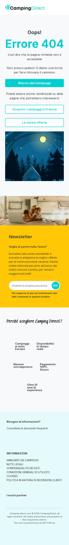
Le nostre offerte (34, 122)
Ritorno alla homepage (34, 83)
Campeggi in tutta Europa (22, 346)
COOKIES (12, 476)
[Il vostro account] (56, 7)
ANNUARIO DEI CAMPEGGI (22, 460)
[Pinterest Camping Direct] (14, 437)
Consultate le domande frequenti (27, 428)
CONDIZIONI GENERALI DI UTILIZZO (28, 472)
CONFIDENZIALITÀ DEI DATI (23, 468)
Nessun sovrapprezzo (23, 365)
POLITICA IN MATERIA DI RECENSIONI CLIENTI (34, 480)
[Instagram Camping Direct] (9, 437)
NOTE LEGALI (15, 464)
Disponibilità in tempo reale (45, 346)
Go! (55, 285)
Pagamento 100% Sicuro (48, 367)
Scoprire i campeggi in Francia (35, 109)
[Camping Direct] (25, 7)
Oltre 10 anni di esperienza (34, 387)
